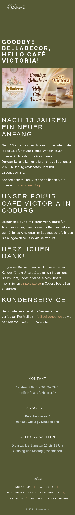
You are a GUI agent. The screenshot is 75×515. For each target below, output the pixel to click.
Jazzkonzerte (31, 283)
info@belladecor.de (48, 317)
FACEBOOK (46, 487)
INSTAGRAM (22, 487)
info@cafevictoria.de (41, 393)
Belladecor (42, 509)
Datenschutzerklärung (49, 498)
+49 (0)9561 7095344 (43, 387)
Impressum (15, 498)
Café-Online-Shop (28, 185)
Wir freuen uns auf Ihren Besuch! (34, 493)
